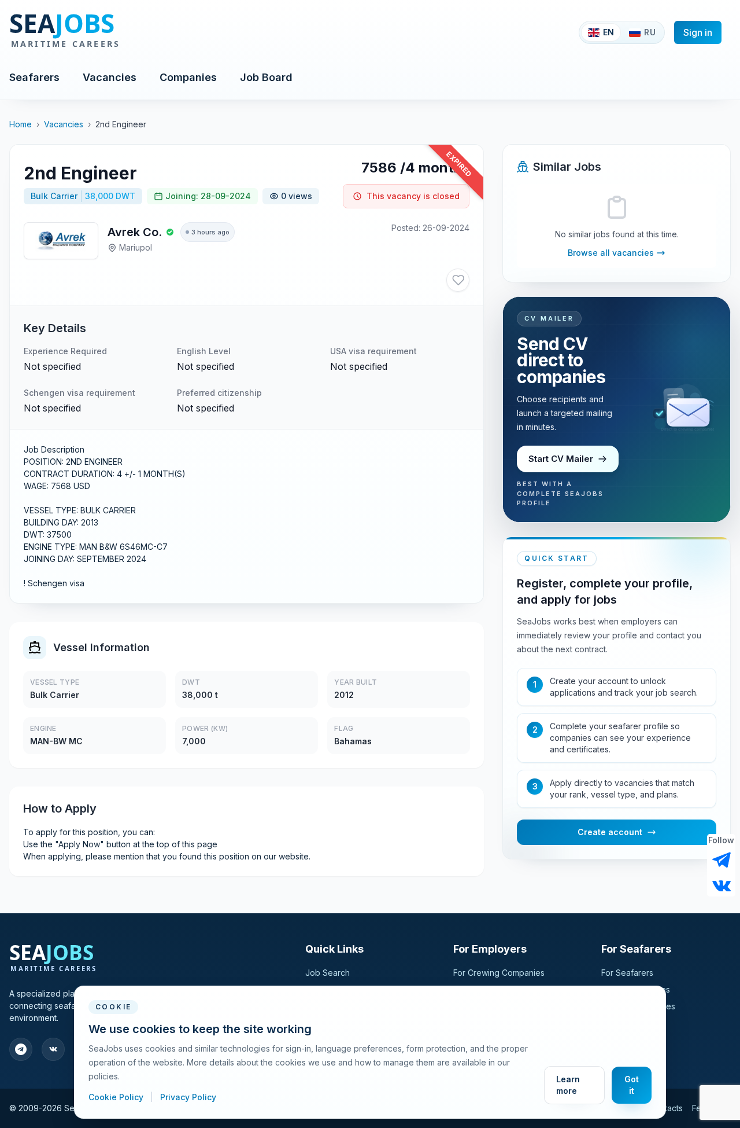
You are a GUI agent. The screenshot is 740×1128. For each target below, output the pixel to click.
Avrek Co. (135, 232)
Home (20, 124)
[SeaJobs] (102, 32)
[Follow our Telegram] (721, 860)
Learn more (568, 1085)
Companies (188, 77)
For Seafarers (627, 973)
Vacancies (109, 77)
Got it (631, 1085)
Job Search (327, 973)
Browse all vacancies (611, 253)
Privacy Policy (188, 1097)
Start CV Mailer (560, 458)
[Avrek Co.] (61, 240)
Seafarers (34, 77)
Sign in (697, 32)
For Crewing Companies (499, 973)
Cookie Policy (117, 1097)
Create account (610, 832)
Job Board (266, 77)
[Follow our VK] (721, 885)
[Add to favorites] (457, 280)
